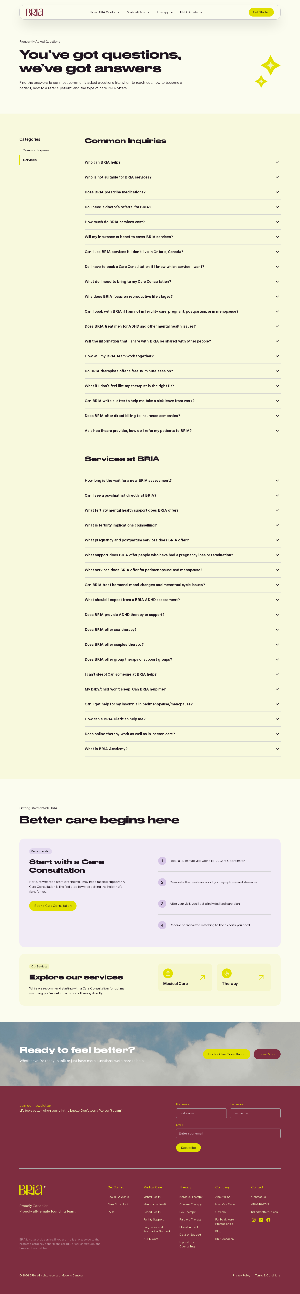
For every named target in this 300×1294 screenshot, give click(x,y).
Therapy (163, 12)
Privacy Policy (241, 1275)
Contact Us (258, 1196)
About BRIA (222, 1196)
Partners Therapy (190, 1219)
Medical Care (136, 12)
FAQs (111, 1212)
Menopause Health (155, 1204)
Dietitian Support (190, 1234)
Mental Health (152, 1196)
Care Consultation (119, 1204)
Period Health (152, 1212)
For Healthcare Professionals (224, 1221)
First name (182, 1104)
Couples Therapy (190, 1204)
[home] (34, 12)
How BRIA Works (102, 12)
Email (179, 1124)
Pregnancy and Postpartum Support (156, 1229)
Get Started (261, 12)
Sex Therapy (187, 1212)
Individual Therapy (190, 1196)
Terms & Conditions (268, 1275)
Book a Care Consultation (52, 906)
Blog (218, 1231)
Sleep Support (188, 1227)
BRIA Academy (191, 12)
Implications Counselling (186, 1244)
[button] (105, 12)
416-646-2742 (260, 1204)
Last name (236, 1104)
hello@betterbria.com (265, 1212)
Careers (220, 1212)
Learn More (267, 1054)
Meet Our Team (225, 1204)
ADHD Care (150, 1238)
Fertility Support (153, 1219)
